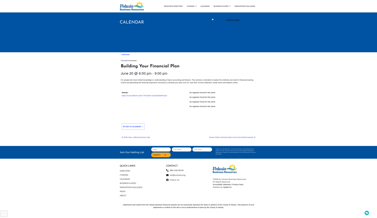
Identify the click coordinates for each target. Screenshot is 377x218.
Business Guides (221, 6)
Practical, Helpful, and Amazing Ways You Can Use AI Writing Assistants (231, 137)
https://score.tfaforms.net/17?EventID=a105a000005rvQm (144, 96)
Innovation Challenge (244, 6)
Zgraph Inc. (227, 187)
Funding (191, 6)
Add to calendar (133, 126)
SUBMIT (156, 155)
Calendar (205, 6)
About (123, 195)
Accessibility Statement (222, 185)
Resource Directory (173, 6)
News (122, 191)
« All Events (125, 54)
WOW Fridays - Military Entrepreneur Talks (136, 137)
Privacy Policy (238, 185)
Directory (125, 171)
